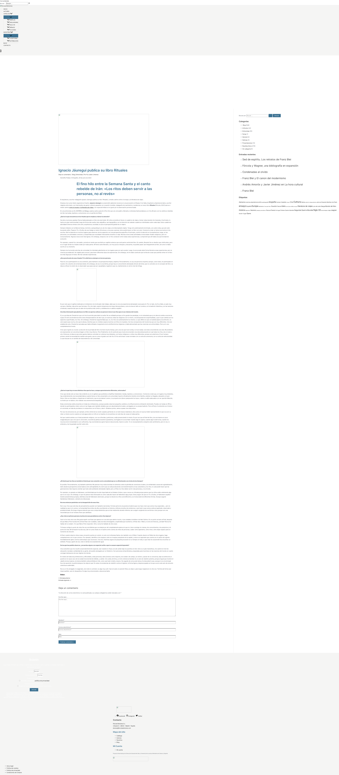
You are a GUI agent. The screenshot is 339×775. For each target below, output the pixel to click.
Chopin (288, 202)
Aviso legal (10, 766)
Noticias (244, 140)
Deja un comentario (65, 174)
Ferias (244, 134)
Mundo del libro (330, 206)
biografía (272, 202)
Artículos (245, 128)
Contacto (7, 45)
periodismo (263, 210)
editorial (319, 202)
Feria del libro (267, 206)
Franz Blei (248, 190)
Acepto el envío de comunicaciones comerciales (35, 686)
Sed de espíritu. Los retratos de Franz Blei (266, 159)
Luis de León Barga (319, 206)
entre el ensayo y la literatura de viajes (81, 207)
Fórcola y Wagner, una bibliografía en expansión (270, 165)
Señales (12, 27)
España (248, 206)
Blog (5, 43)
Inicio (5, 9)
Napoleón (247, 210)
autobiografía (265, 202)
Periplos (12, 20)
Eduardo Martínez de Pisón (329, 202)
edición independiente (310, 202)
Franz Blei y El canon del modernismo (264, 178)
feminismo (261, 206)
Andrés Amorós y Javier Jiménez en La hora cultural (272, 184)
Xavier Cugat (242, 213)
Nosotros (7, 32)
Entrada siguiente (65, 580)
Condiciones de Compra (14, 772)
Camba (278, 202)
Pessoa (268, 210)
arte (260, 202)
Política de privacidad (34, 678)
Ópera (249, 213)
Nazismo (253, 210)
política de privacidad (42, 681)
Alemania (242, 202)
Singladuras (13, 22)
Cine (291, 202)
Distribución (13, 41)
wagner (334, 210)
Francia (279, 206)
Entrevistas (79, 174)
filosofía (273, 206)
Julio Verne (288, 206)
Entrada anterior (64, 578)
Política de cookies (12, 768)
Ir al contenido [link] (4, 1)
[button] (11, 13)
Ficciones (12, 30)
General (244, 137)
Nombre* (61, 620)
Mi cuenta (120, 750)
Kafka (292, 206)
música (242, 210)
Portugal (278, 210)
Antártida (247, 202)
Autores (6, 11)
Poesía (273, 210)
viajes (329, 210)
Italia (284, 206)
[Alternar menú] (11, 17)
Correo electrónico (31, 675)
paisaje (258, 210)
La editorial (13, 38)
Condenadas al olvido (255, 171)
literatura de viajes (305, 206)
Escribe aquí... (63, 597)
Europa (255, 206)
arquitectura (254, 202)
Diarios (303, 202)
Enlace (62, 574)
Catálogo (7, 13)
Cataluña (283, 202)
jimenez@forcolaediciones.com (122, 728)
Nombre (31, 671)
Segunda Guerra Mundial (303, 210)
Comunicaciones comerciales (34, 684)
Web (60, 634)
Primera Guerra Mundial (287, 210)
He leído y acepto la (35, 681)
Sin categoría (246, 149)
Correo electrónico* (65, 627)
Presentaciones (247, 143)
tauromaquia (324, 210)
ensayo (242, 206)
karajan (295, 206)
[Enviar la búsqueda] (270, 115)
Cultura (297, 202)
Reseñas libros (247, 146)
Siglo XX (12, 25)
